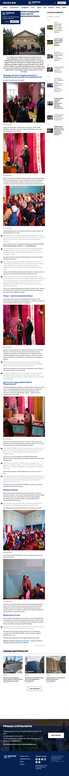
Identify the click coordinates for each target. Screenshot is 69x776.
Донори (22, 761)
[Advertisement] (55, 165)
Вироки (39, 7)
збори (38, 645)
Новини (5, 7)
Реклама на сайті (24, 756)
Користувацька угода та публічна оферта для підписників (41, 767)
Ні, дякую (6, 21)
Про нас (58, 7)
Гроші (44, 7)
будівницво (42, 645)
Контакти (22, 764)
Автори (64, 7)
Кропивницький (14, 7)
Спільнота (62, 2)
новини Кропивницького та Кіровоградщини (57, 757)
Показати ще (34, 689)
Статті (32, 7)
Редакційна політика (25, 759)
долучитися (56, 735)
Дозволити (14, 21)
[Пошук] (55, 2)
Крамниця (51, 7)
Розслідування (25, 7)
